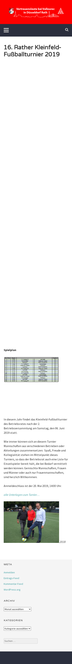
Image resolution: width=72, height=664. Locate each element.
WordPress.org (12, 589)
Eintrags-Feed (11, 578)
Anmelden (9, 572)
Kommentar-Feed (13, 584)
